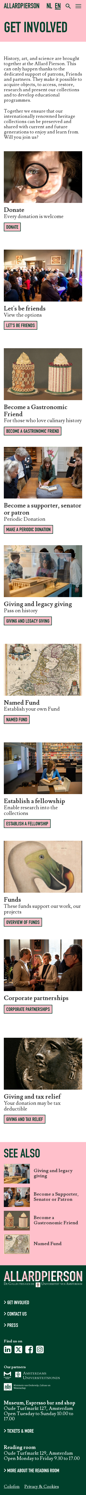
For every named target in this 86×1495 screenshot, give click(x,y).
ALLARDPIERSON (21, 6)
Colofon (12, 1486)
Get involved (18, 1303)
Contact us (17, 1314)
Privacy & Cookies (41, 1486)
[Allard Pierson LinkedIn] (7, 1351)
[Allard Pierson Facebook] (29, 1351)
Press (12, 1325)
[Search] (68, 6)
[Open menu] (78, 7)
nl (49, 6)
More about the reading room (33, 1471)
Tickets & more (20, 1431)
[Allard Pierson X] (18, 1351)
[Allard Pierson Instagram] (40, 1351)
